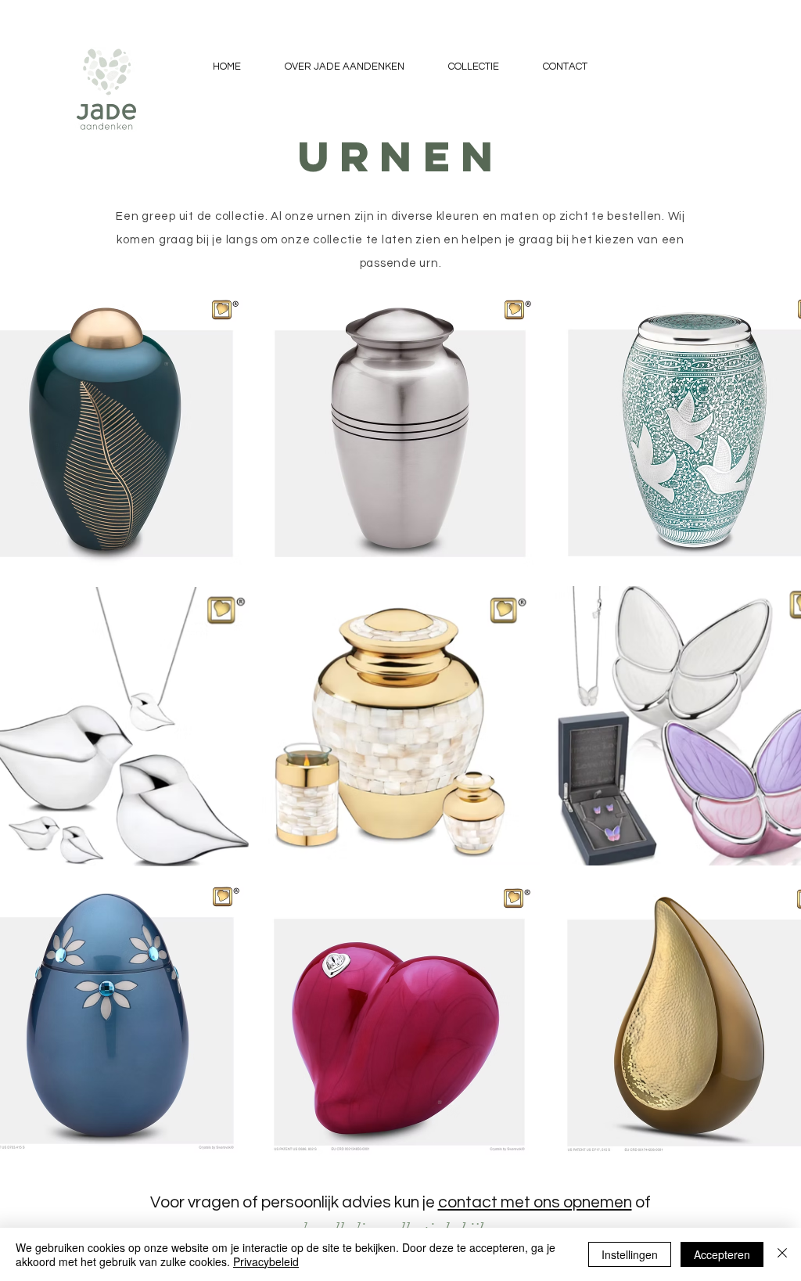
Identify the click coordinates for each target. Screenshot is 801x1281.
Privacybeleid (266, 1261)
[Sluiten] (782, 1254)
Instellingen (630, 1254)
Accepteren (722, 1254)
